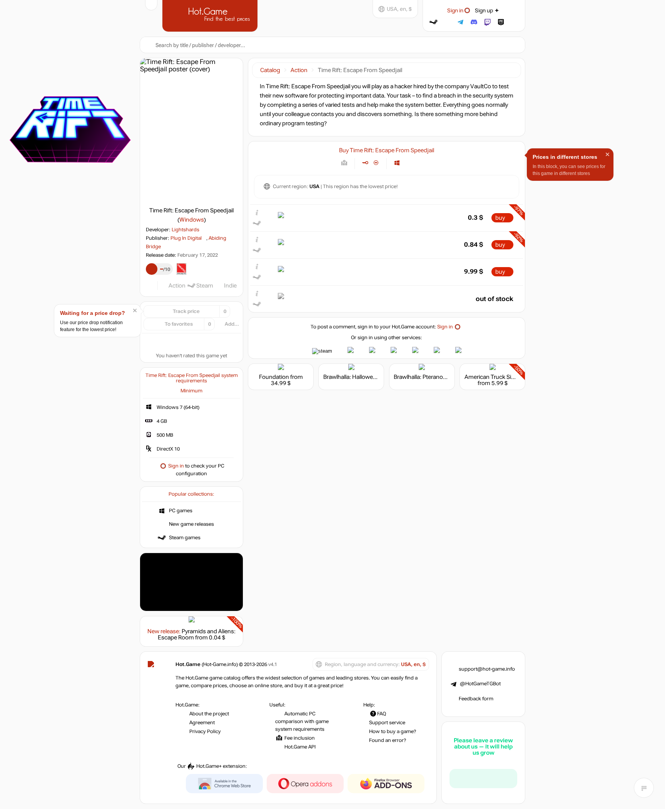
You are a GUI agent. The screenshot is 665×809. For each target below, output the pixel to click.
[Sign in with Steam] (433, 22)
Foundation (274, 377)
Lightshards (185, 229)
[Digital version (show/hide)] (365, 163)
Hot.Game (211, 15)
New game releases (191, 524)
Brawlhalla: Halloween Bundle (361, 377)
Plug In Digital (186, 238)
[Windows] (397, 163)
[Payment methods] (344, 163)
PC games (181, 510)
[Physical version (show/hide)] (376, 163)
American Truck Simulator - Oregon (509, 377)
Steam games (185, 537)
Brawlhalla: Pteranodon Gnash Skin (439, 377)
